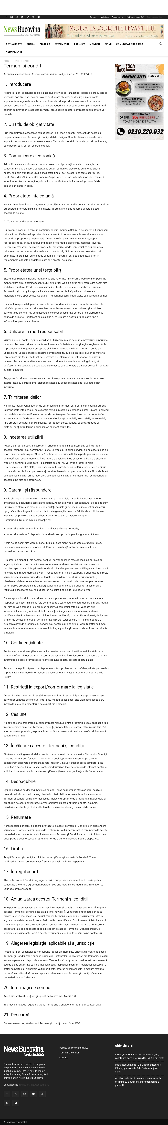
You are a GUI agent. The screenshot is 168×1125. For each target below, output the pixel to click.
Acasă (6, 60)
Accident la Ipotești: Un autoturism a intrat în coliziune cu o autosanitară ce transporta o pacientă (138, 1082)
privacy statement (69, 880)
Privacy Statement (74, 672)
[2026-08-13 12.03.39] (139, 138)
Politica (45, 44)
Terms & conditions (155, 17)
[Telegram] (22, 17)
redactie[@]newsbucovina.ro (34, 1084)
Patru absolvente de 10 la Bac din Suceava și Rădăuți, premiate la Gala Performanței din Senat (138, 1068)
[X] (33, 17)
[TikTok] (27, 17)
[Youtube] (38, 17)
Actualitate (14, 44)
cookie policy (93, 880)
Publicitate (104, 17)
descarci (34, 1023)
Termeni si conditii (69, 1052)
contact (91, 1004)
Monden (94, 44)
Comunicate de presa (129, 44)
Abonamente (117, 17)
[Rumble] (16, 17)
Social (31, 44)
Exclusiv (79, 44)
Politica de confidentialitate (73, 1047)
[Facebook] (6, 17)
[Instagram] (11, 17)
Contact (93, 17)
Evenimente (62, 44)
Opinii (108, 44)
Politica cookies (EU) (135, 17)
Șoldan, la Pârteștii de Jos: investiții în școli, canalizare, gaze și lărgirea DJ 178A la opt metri (139, 1056)
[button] (160, 44)
